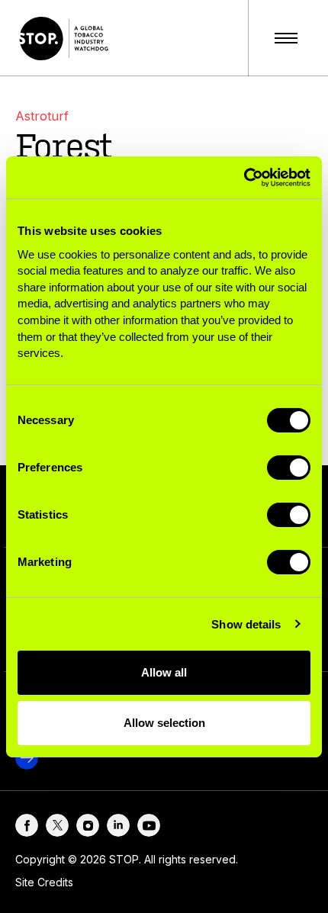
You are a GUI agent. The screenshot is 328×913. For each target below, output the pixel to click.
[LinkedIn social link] (118, 825)
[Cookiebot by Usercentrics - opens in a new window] (243, 177)
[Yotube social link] (148, 825)
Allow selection (164, 722)
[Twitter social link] (57, 825)
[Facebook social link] (26, 825)
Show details (246, 624)
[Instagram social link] (87, 825)
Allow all (164, 672)
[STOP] (65, 38)
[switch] (288, 467)
